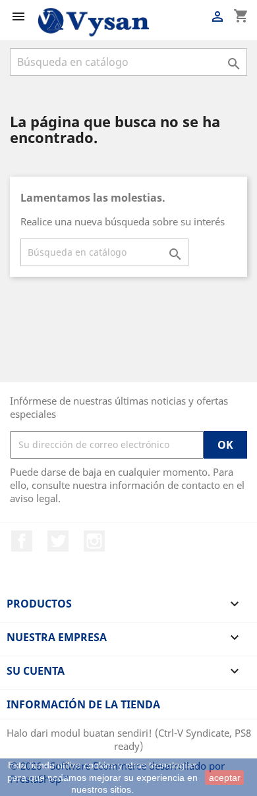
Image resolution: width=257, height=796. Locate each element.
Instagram (94, 541)
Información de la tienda (83, 704)
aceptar (225, 777)
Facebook (21, 541)
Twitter (58, 541)
